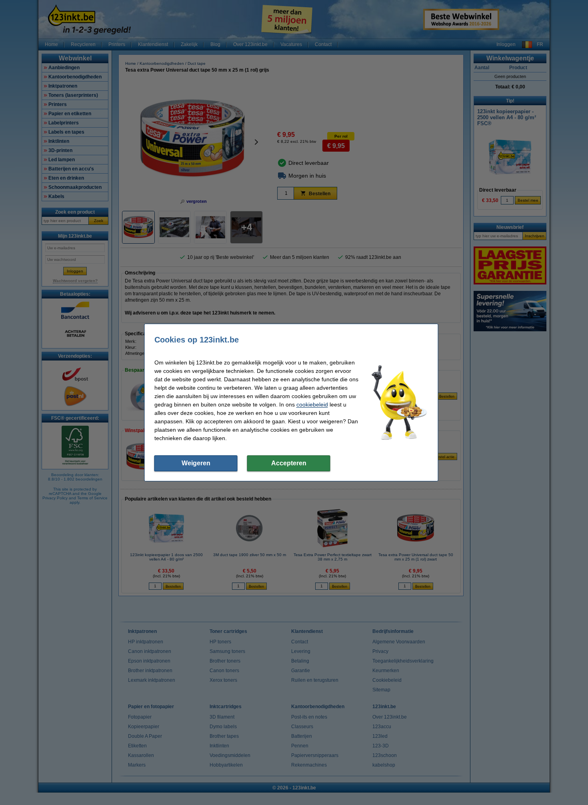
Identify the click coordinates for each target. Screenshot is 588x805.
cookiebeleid (312, 404)
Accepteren (288, 463)
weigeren (196, 463)
